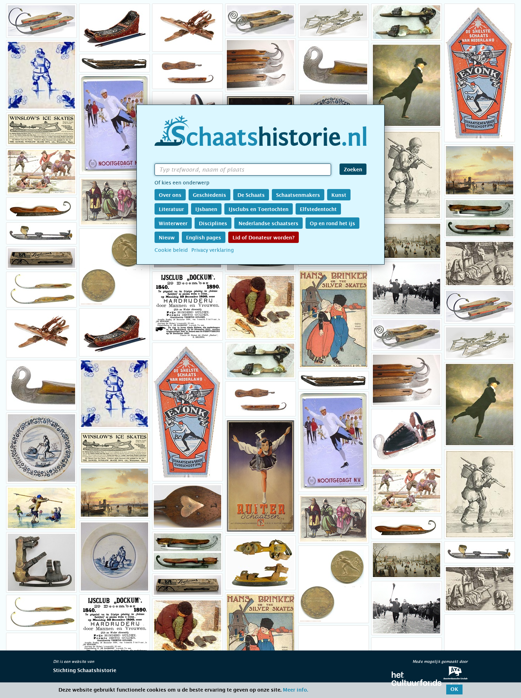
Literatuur (171, 209)
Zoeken (353, 169)
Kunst (338, 195)
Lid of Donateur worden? (264, 238)
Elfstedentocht (318, 209)
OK (454, 689)
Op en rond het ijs (332, 223)
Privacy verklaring (212, 250)
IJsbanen (206, 209)
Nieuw (167, 238)
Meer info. (295, 690)
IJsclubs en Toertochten (258, 209)
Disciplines (213, 223)
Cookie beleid (171, 250)
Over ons (170, 195)
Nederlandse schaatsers (268, 223)
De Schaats (251, 195)
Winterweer (173, 223)
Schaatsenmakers (298, 195)
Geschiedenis (209, 195)
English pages (203, 238)
